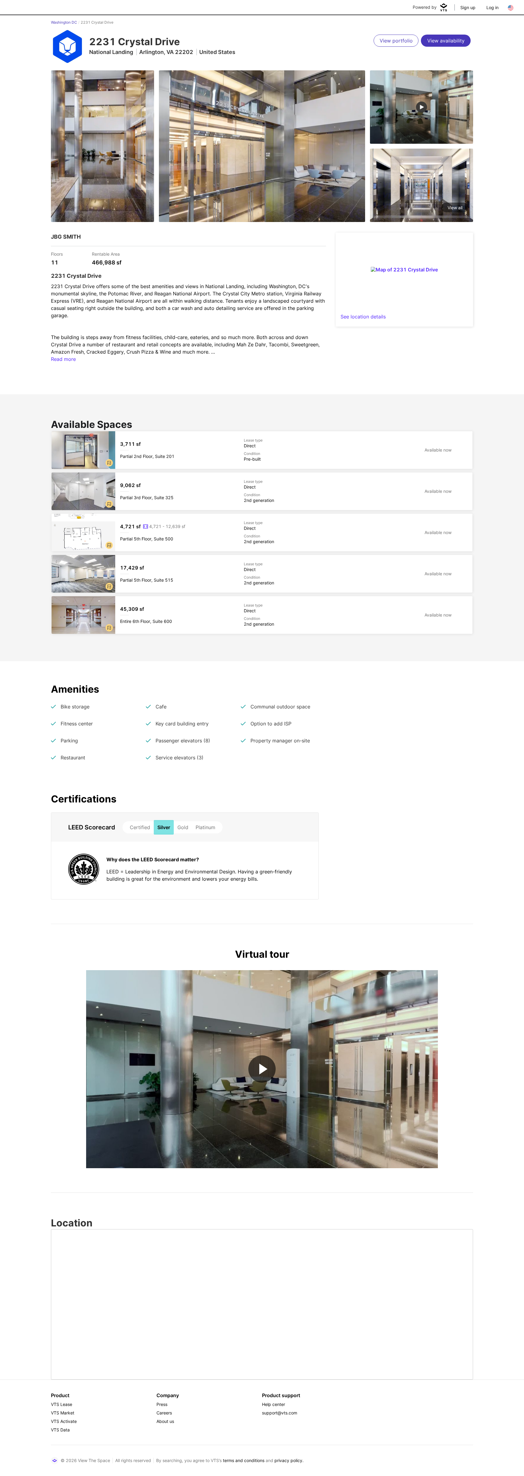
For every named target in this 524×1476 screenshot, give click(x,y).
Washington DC (64, 22)
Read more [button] (63, 359)
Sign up (467, 7)
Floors (57, 253)
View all (455, 207)
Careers (164, 1412)
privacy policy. (289, 1460)
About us (165, 1421)
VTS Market (62, 1412)
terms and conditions (243, 1460)
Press (161, 1404)
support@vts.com (279, 1412)
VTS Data (60, 1429)
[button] (109, 462)
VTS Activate (64, 1421)
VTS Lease (61, 1404)
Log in (492, 7)
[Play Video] (262, 1069)
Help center (273, 1404)
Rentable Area (106, 253)
